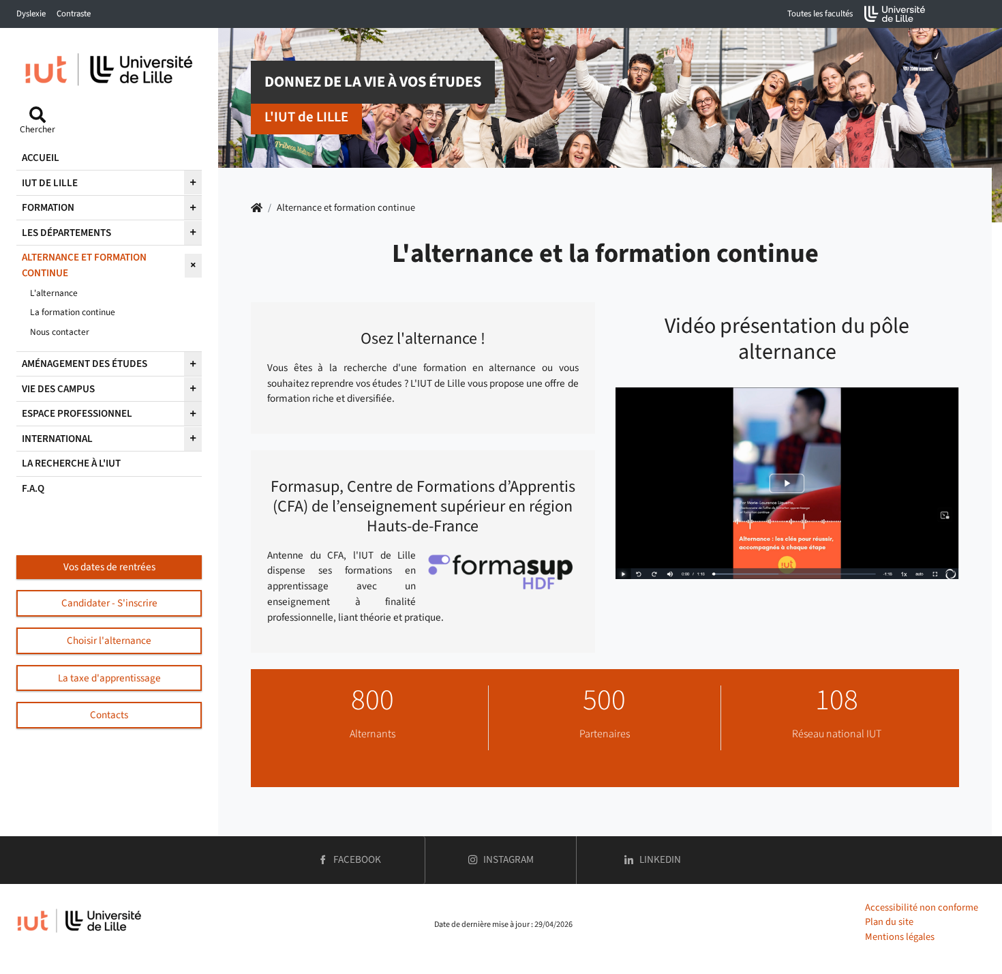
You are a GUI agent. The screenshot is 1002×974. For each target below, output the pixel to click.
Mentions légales (900, 937)
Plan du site (889, 922)
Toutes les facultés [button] (820, 14)
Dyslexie (31, 14)
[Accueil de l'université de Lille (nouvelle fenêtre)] (895, 14)
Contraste (74, 14)
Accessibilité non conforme (921, 907)
